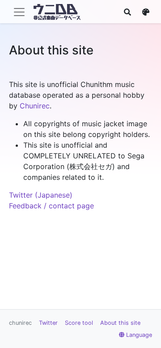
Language (139, 334)
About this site (120, 322)
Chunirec (35, 105)
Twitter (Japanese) (40, 195)
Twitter (48, 322)
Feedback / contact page (51, 205)
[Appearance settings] (146, 12)
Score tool (79, 322)
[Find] (127, 12)
